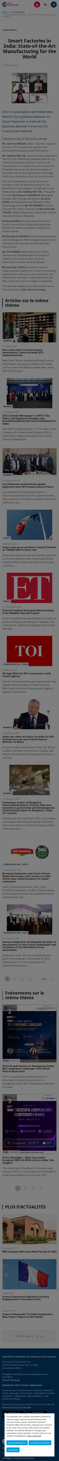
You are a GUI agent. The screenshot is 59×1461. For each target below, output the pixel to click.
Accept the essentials (40, 1442)
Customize (13, 1449)
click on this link (34, 1435)
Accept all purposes (17, 1442)
